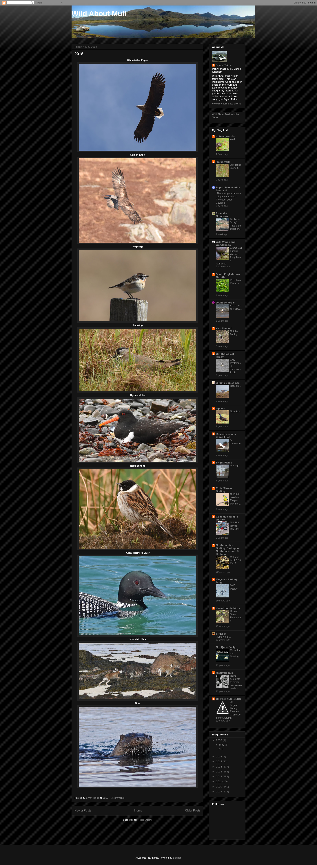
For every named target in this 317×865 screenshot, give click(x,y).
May (222, 744)
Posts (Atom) (145, 819)
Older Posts (192, 810)
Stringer (221, 633)
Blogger (177, 857)
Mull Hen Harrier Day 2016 (235, 525)
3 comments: (118, 797)
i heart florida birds (228, 608)
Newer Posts (82, 810)
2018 (78, 53)
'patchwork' (223, 161)
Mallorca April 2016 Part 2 (235, 560)
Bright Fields (224, 462)
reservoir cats (224, 672)
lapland (220, 408)
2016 (219, 756)
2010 (219, 786)
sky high (234, 465)
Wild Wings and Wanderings (226, 243)
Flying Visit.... (223, 636)
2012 (219, 776)
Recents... (235, 385)
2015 (219, 761)
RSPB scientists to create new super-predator (236, 682)
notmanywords (225, 136)
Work (233, 139)
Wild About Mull (99, 14)
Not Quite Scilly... (226, 647)
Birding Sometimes (228, 382)
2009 (219, 791)
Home (138, 810)
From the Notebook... (223, 215)
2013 (219, 771)
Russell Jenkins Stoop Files (226, 435)
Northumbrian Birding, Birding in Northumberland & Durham (227, 549)
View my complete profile (226, 103)
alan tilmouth (224, 328)
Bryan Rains (223, 65)
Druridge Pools (225, 302)
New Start (235, 411)
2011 (219, 781)
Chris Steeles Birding (224, 490)
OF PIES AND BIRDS (228, 698)
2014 (219, 766)
